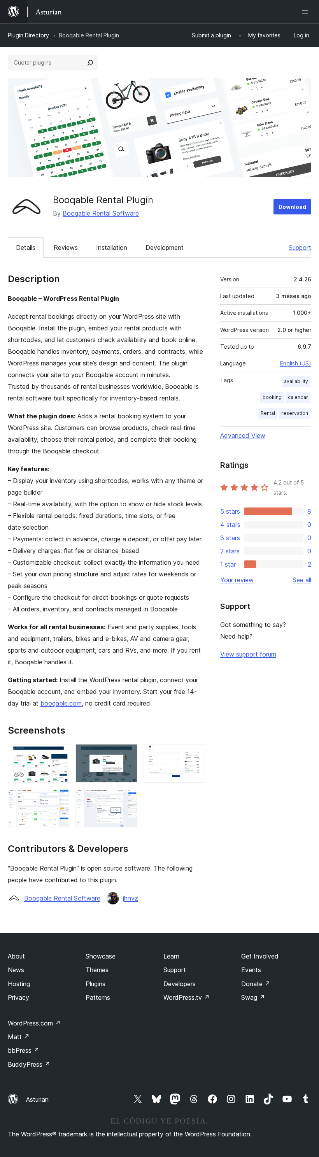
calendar (298, 397)
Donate (255, 984)
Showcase (101, 956)
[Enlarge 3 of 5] (194, 754)
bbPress (23, 1050)
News (16, 970)
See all (302, 580)
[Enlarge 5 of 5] (127, 799)
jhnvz (130, 898)
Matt (19, 1037)
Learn (171, 956)
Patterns (98, 997)
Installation (111, 247)
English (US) (295, 363)
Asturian (37, 1099)
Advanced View (242, 435)
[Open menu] (306, 11)
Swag (253, 997)
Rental (268, 413)
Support (300, 247)
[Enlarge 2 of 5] (127, 754)
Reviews (66, 247)
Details (25, 247)
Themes (97, 970)
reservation (294, 413)
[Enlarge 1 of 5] (59, 754)
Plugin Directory (28, 35)
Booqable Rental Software (101, 213)
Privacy (18, 997)
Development (164, 247)
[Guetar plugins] (90, 62)
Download (292, 207)
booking (272, 397)
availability (296, 381)
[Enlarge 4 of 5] (59, 799)
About (16, 956)
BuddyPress (29, 1064)
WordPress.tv (186, 997)
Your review (237, 580)
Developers (179, 984)
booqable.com (61, 703)
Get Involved (260, 956)
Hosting (19, 984)
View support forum (248, 654)
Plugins (95, 984)
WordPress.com (34, 1023)
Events (251, 970)
